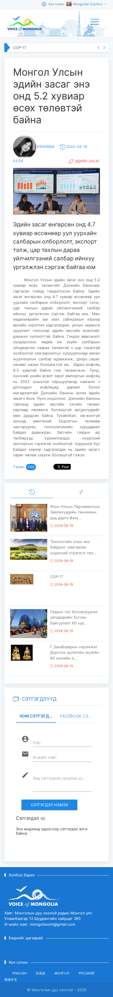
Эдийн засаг (87, 161)
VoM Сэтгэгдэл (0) (38, 715)
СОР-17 (19, 47)
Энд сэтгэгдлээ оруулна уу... (59, 778)
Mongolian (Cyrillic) (88, 4)
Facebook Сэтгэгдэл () (78, 715)
